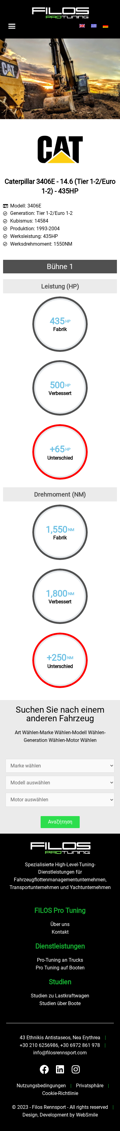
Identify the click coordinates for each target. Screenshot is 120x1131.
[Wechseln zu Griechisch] (94, 26)
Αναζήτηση (60, 822)
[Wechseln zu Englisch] (82, 26)
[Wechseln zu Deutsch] (105, 26)
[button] (12, 26)
